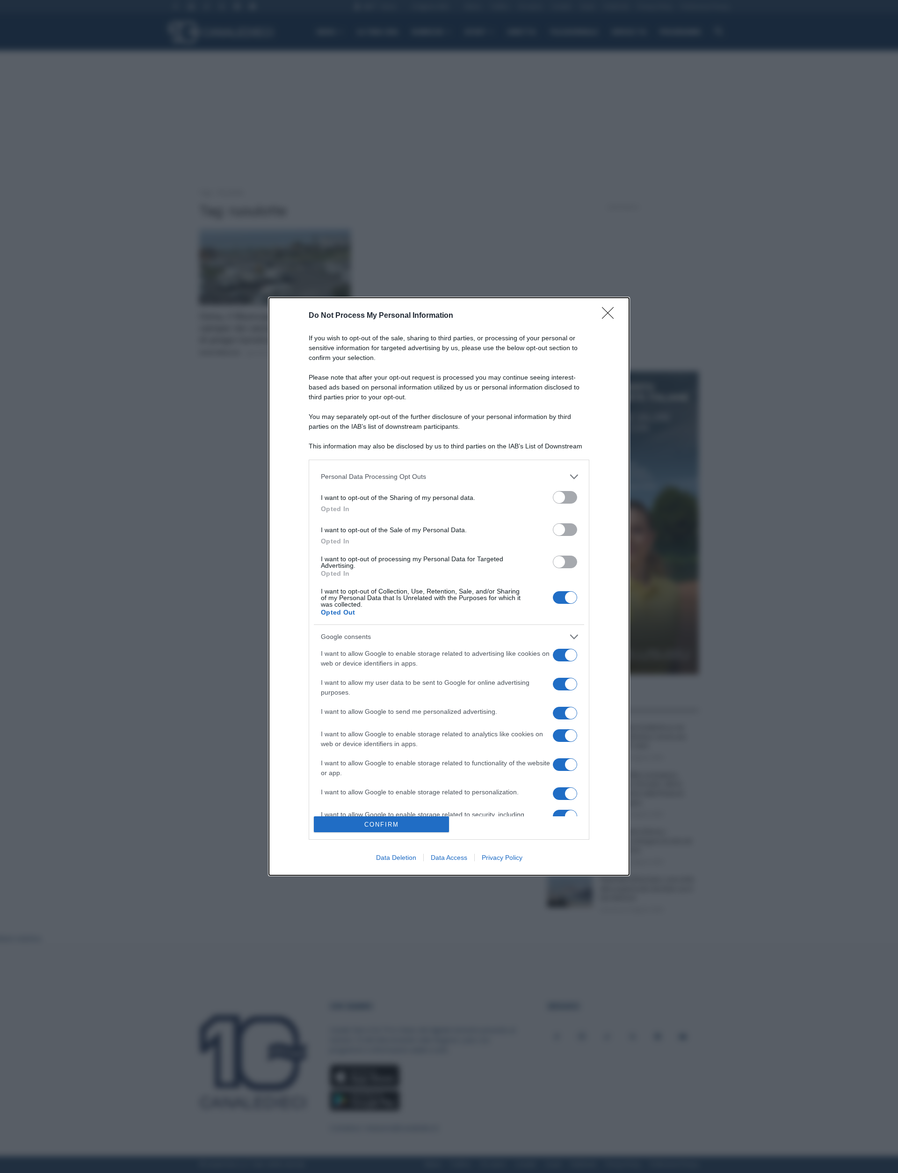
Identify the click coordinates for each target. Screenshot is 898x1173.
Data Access (449, 857)
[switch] (565, 497)
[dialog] (449, 587)
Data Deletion (396, 857)
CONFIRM (381, 824)
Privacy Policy (502, 857)
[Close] (611, 316)
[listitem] (449, 477)
